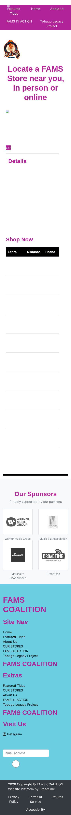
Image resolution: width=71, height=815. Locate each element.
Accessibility (35, 809)
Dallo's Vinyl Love (13, 324)
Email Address (26, 745)
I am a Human (16, 770)
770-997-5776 (49, 381)
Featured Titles (13, 11)
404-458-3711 (49, 362)
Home (7, 632)
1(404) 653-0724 (50, 400)
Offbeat (14, 305)
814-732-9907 (49, 458)
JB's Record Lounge (13, 343)
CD (8, 148)
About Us (10, 642)
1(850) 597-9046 (50, 419)
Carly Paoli (26, 135)
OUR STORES (13, 646)
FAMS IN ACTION (19, 21)
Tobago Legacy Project (52, 23)
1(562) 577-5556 (50, 266)
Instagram (14, 734)
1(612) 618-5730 (49, 285)
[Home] (12, 48)
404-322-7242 (49, 343)
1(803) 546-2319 (50, 438)
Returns (57, 797)
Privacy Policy (13, 799)
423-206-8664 (49, 324)
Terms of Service (35, 799)
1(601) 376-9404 (49, 304)
